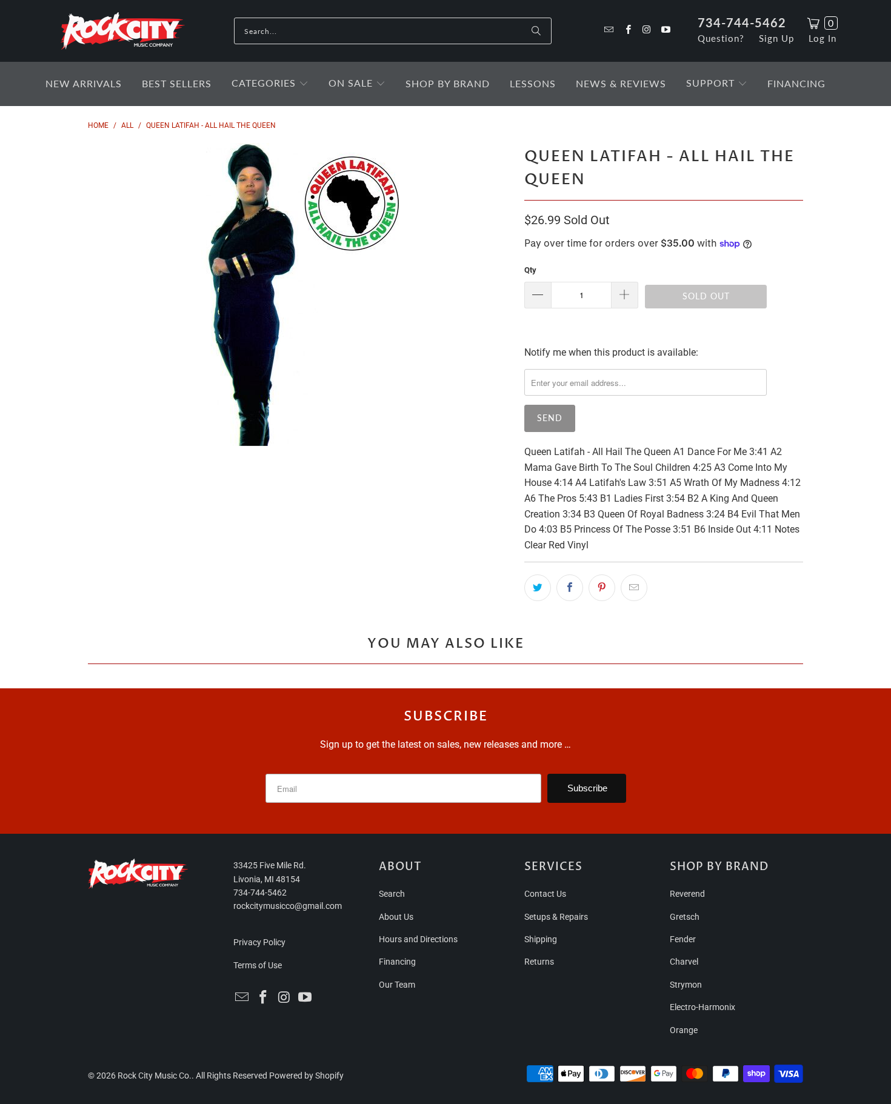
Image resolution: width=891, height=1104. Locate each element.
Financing (397, 961)
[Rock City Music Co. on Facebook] (627, 30)
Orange (684, 1030)
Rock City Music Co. (155, 1075)
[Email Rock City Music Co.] (608, 30)
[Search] (536, 31)
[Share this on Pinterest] (602, 587)
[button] (270, 84)
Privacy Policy (259, 942)
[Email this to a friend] (634, 587)
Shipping (540, 939)
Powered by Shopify (306, 1075)
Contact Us (545, 894)
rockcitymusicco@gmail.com (287, 906)
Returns (539, 961)
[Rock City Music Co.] (123, 31)
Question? (721, 38)
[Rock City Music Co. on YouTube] (665, 30)
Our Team (397, 984)
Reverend (687, 894)
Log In (822, 38)
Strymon (686, 984)
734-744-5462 (742, 22)
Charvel (684, 961)
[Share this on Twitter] (537, 587)
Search (392, 894)
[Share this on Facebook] (569, 587)
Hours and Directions (418, 939)
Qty (530, 269)
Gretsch (684, 917)
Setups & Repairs (556, 917)
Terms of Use (257, 965)
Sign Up (776, 38)
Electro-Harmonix (702, 1007)
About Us (396, 917)
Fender (683, 939)
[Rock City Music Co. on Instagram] (646, 30)
